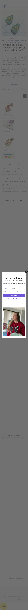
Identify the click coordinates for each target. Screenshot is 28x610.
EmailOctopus (17, 298)
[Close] (26, 272)
